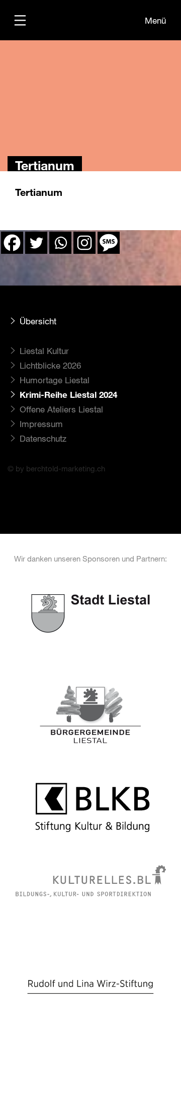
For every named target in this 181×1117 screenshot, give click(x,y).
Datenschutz (43, 438)
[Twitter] (36, 243)
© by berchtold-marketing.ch (56, 468)
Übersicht (38, 321)
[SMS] (109, 243)
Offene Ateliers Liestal (61, 409)
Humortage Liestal (54, 380)
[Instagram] (84, 243)
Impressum (41, 423)
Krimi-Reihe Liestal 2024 (68, 394)
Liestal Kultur (44, 350)
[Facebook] (12, 243)
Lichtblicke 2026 (50, 365)
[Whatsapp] (60, 243)
